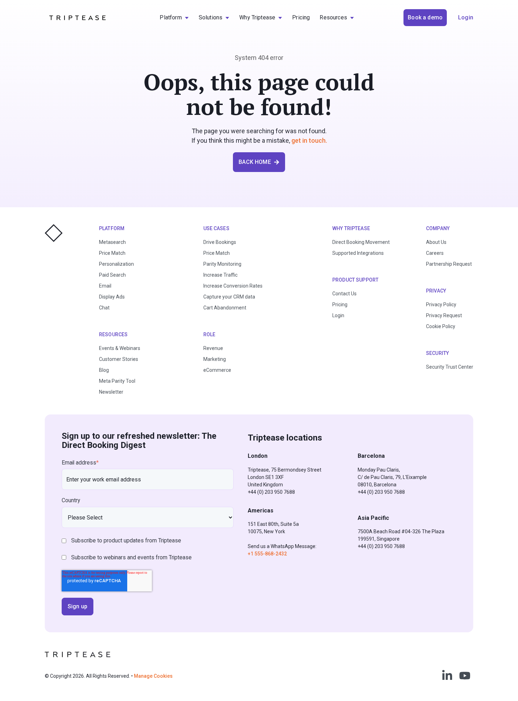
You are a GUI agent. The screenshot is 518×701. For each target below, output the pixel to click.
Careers (435, 253)
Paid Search (112, 275)
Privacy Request (444, 315)
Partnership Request (449, 264)
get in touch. (309, 140)
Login (338, 315)
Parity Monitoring (222, 264)
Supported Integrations (358, 253)
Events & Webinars (119, 348)
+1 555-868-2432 (267, 554)
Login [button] (465, 17)
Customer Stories (118, 359)
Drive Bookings (219, 242)
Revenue (213, 348)
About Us (436, 242)
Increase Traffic (220, 275)
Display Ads (112, 297)
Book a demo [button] (425, 17)
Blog (104, 370)
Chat (104, 307)
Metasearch (112, 242)
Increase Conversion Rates (233, 286)
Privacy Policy (441, 304)
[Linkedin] (447, 675)
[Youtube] (464, 675)
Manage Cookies (153, 676)
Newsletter (111, 392)
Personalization (116, 264)
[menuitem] (174, 17)
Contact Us (344, 293)
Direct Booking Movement (361, 242)
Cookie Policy (440, 326)
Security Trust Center (449, 367)
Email (105, 286)
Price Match (112, 253)
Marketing (214, 359)
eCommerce (217, 370)
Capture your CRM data (229, 297)
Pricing (339, 304)
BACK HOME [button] (255, 162)
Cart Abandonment (224, 307)
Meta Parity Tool (117, 381)
